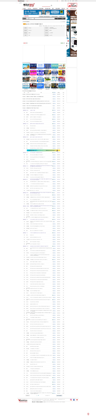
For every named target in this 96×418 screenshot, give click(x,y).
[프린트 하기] (63, 21)
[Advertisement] (33, 53)
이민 (67, 8)
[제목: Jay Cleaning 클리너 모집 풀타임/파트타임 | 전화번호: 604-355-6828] (54, 81)
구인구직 (29, 8)
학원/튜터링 (35, 8)
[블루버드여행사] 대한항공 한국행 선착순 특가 (37, 123)
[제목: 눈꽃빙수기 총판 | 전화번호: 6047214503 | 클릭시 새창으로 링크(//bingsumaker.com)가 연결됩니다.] (61, 88)
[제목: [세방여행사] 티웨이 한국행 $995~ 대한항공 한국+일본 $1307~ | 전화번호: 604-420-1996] (26, 88)
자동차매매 (41, 8)
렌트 (53, 8)
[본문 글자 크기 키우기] (61, 21)
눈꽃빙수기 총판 (32, 110)
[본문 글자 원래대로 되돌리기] (62, 21)
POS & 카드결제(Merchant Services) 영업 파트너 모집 (38, 232)
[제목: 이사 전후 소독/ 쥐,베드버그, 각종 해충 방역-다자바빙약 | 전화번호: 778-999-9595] (33, 68)
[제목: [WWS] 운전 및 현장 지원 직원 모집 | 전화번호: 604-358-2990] (26, 81)
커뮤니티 (63, 8)
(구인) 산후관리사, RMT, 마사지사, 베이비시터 (37, 219)
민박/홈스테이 (47, 8)
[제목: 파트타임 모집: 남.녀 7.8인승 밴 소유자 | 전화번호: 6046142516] (40, 75)
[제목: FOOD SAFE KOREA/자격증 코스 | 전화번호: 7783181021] (61, 68)
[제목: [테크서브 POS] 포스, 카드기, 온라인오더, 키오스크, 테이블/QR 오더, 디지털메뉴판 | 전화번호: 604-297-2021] (54, 75)
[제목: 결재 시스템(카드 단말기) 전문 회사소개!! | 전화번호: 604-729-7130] (61, 75)
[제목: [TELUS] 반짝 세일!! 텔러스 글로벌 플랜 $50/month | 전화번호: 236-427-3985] (61, 81)
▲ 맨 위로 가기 (47, 395)
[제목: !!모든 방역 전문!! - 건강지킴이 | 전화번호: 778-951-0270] (33, 88)
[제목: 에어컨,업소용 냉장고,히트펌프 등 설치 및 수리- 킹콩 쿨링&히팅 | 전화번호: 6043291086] (47, 68)
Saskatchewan (73, 8)
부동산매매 (58, 8)
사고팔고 (24, 8)
